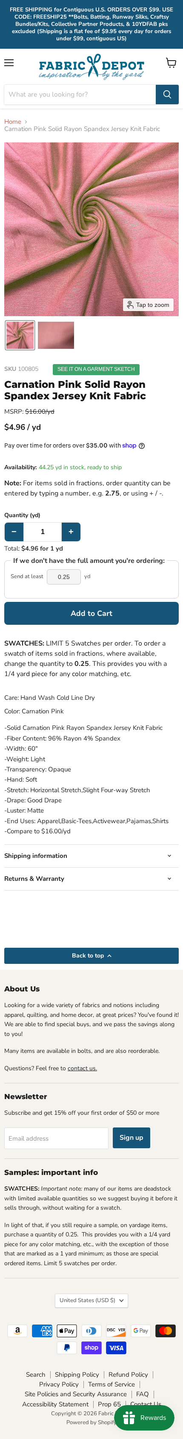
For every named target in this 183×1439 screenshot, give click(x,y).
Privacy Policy (59, 1384)
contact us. (82, 1068)
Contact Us (145, 1404)
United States (87, 1300)
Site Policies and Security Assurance (76, 1394)
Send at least (27, 576)
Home (12, 121)
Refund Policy (128, 1374)
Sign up (131, 1137)
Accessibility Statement (55, 1404)
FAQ (142, 1394)
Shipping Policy (77, 1374)
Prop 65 (109, 1404)
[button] (20, 335)
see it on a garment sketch (96, 369)
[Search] (167, 94)
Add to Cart (91, 613)
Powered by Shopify (91, 1422)
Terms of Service (111, 1384)
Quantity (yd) (22, 515)
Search (36, 1374)
